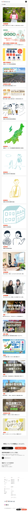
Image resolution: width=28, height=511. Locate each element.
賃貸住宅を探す (13, 479)
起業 (18, 480)
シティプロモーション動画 (7, 481)
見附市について (6, 479)
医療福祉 (5, 493)
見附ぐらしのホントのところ (7, 489)
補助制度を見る (13, 483)
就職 (18, 479)
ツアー (11, 489)
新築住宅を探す (13, 480)
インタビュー (5, 482)
